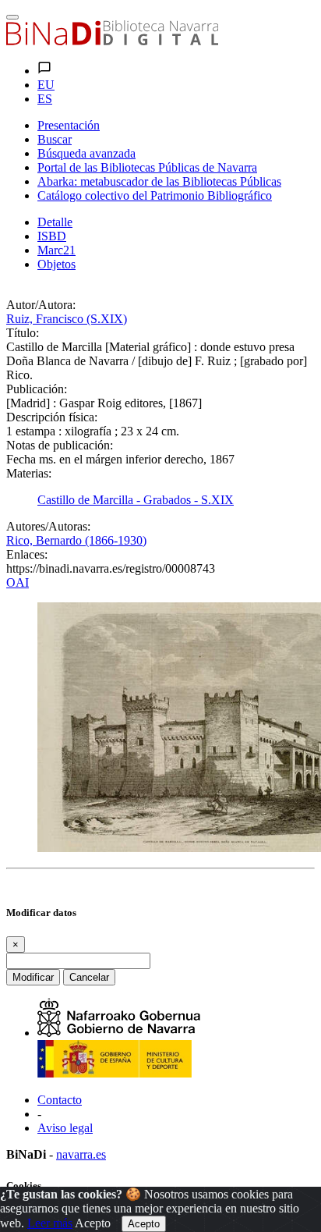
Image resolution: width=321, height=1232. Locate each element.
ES (44, 98)
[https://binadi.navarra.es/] (112, 41)
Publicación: (36, 389)
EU (46, 84)
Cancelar (89, 977)
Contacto (59, 1099)
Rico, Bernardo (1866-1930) (76, 540)
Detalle (54, 222)
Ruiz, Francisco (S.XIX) (66, 318)
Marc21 (56, 250)
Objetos (56, 264)
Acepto (93, 1223)
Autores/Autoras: (48, 526)
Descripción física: (51, 417)
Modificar (33, 977)
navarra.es (81, 1154)
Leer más (49, 1223)
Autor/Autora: (41, 304)
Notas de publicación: (59, 445)
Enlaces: (27, 554)
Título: (22, 332)
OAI (17, 582)
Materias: (28, 473)
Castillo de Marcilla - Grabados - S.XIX (135, 499)
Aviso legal (65, 1127)
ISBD (51, 236)
